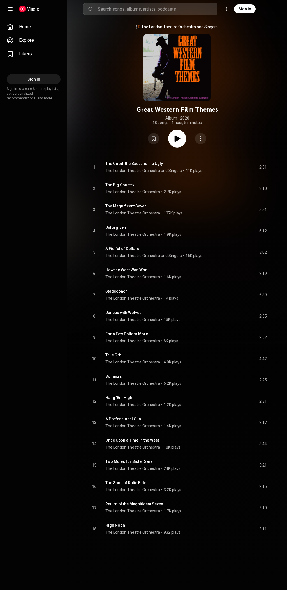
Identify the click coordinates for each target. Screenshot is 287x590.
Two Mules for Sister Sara (129, 461)
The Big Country (119, 185)
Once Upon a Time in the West (132, 440)
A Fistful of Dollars (122, 248)
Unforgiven (115, 227)
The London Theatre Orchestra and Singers (179, 27)
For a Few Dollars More (126, 334)
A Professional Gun (123, 419)
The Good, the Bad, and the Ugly (134, 163)
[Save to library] (153, 138)
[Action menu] (200, 138)
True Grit (113, 355)
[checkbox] (263, 167)
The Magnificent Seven (126, 206)
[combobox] (157, 9)
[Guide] (10, 9)
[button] (153, 138)
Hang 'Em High (118, 397)
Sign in (245, 9)
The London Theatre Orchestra (132, 192)
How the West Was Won (126, 270)
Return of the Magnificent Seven (134, 504)
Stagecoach (116, 291)
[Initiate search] (90, 8)
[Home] (29, 9)
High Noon (115, 525)
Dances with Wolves (123, 312)
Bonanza (113, 376)
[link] (33, 27)
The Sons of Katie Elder (126, 483)
